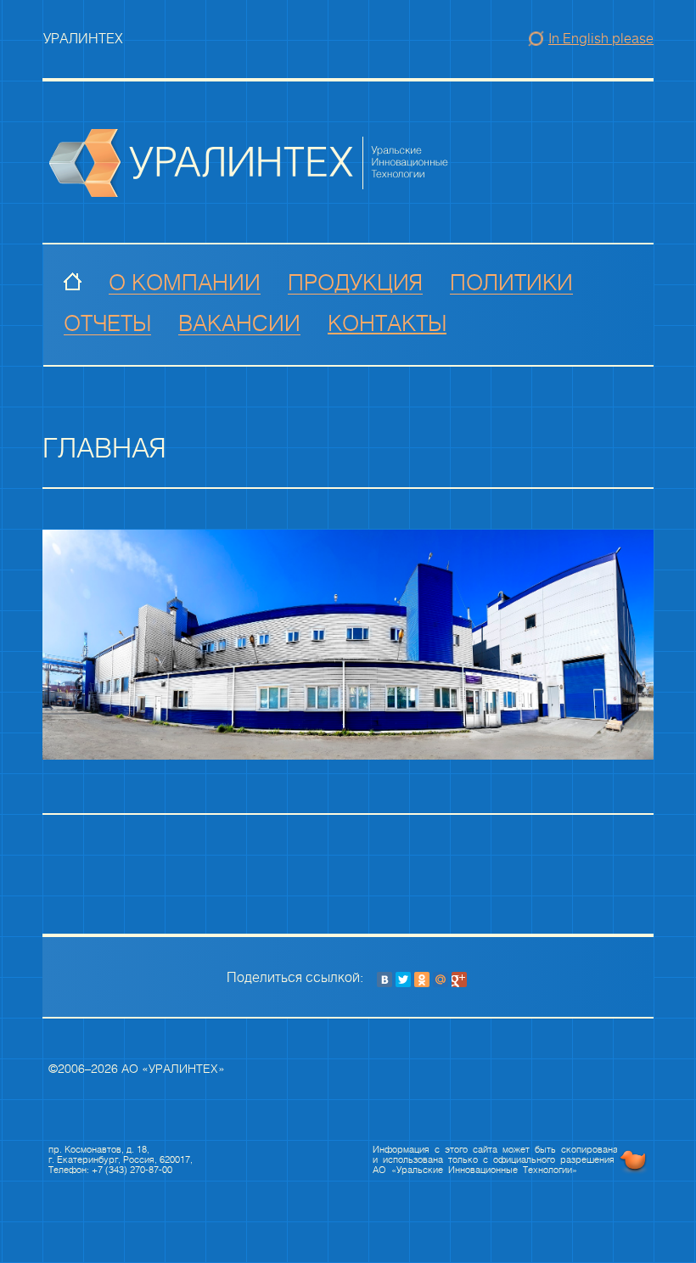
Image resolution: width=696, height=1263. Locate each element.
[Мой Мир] (440, 979)
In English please (601, 39)
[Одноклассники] (421, 979)
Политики (511, 283)
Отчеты (107, 323)
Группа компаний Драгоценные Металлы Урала (249, 163)
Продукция (355, 283)
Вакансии (239, 323)
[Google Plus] (459, 979)
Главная (72, 283)
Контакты (387, 324)
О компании (185, 283)
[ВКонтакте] (384, 979)
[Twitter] (403, 979)
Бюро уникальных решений (633, 1161)
